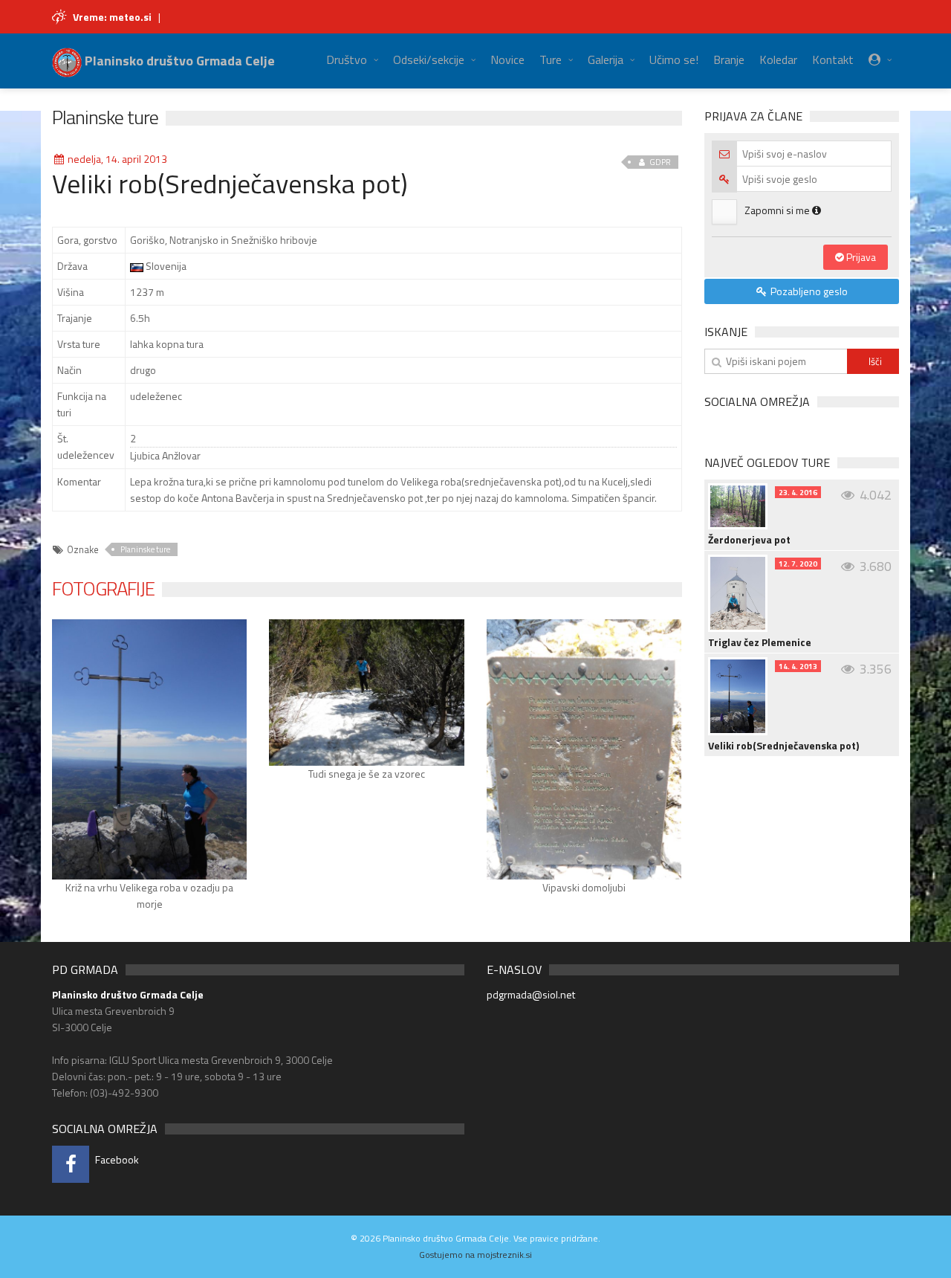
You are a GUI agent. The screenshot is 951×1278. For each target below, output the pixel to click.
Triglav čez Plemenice (759, 642)
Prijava (860, 257)
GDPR (659, 162)
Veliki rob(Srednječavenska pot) (783, 745)
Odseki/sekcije (428, 59)
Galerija (605, 59)
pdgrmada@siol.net (531, 994)
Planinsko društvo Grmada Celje (178, 61)
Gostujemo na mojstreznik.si (475, 1255)
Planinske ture (105, 117)
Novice (507, 59)
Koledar (778, 59)
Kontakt (833, 59)
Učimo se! (673, 59)
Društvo (346, 59)
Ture (550, 59)
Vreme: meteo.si (112, 17)
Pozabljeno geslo (808, 291)
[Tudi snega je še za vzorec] (366, 692)
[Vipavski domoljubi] (584, 749)
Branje (728, 59)
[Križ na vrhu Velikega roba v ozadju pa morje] (149, 749)
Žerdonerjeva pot (749, 539)
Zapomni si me (778, 210)
